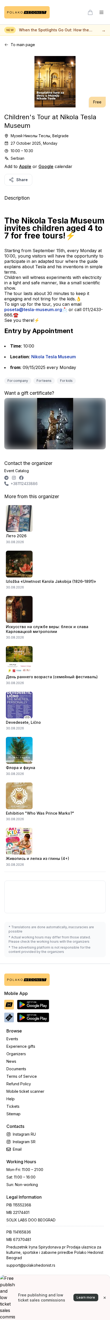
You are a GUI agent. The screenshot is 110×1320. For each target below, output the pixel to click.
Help (10, 1099)
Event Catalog (16, 470)
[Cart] (90, 12)
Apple (25, 166)
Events (12, 1038)
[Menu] (101, 12)
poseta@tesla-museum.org (33, 309)
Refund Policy (18, 1084)
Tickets (12, 1106)
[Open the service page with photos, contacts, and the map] (55, 426)
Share (22, 179)
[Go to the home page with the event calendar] (27, 12)
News (11, 1061)
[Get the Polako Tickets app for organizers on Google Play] (33, 1017)
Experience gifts (20, 1046)
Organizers (16, 1053)
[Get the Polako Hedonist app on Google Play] (33, 1004)
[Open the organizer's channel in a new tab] (6, 478)
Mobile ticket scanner (25, 1091)
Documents (16, 1069)
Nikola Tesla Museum (53, 356)
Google (45, 166)
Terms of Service (21, 1076)
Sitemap (13, 1114)
